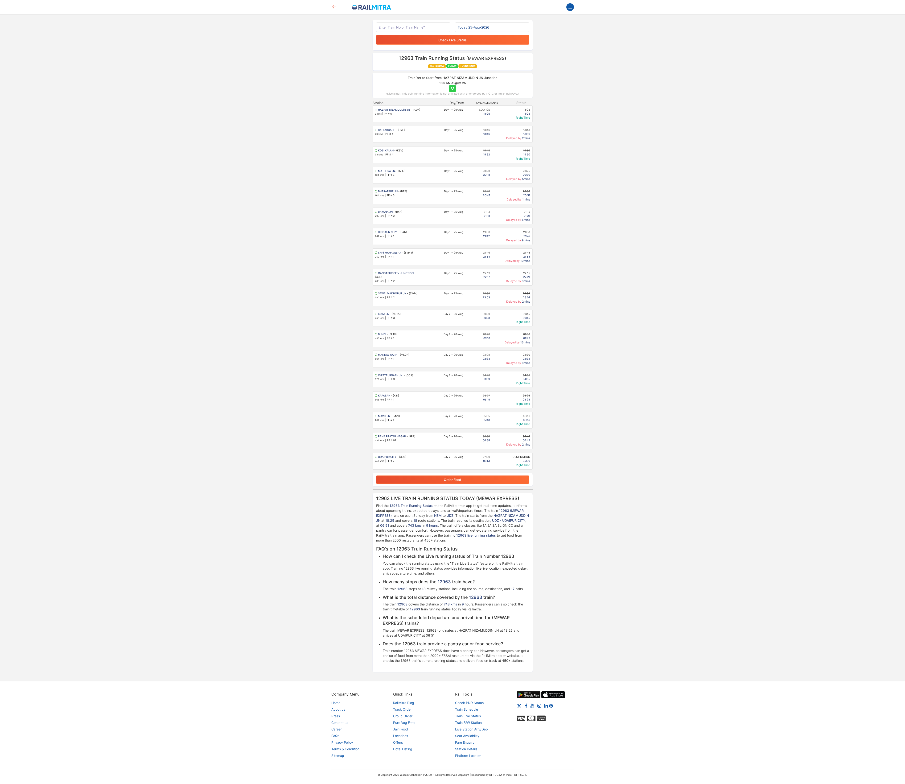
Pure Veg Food (404, 723)
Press (335, 716)
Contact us (339, 723)
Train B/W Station (468, 723)
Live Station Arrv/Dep (471, 729)
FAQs (335, 736)
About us (338, 709)
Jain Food (400, 729)
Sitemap (337, 756)
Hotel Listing (402, 749)
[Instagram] (539, 706)
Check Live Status (452, 40)
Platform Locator (468, 756)
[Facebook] (526, 706)
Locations (400, 736)
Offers (398, 742)
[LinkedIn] (546, 706)
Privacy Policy (342, 742)
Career (336, 729)
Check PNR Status (469, 703)
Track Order (402, 709)
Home (335, 703)
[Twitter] (519, 706)
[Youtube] (532, 706)
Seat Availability (467, 736)
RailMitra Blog (403, 703)
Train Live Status (468, 716)
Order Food (452, 480)
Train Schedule (466, 709)
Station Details (466, 749)
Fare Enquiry (464, 742)
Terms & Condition (345, 749)
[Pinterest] (551, 706)
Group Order (402, 716)
